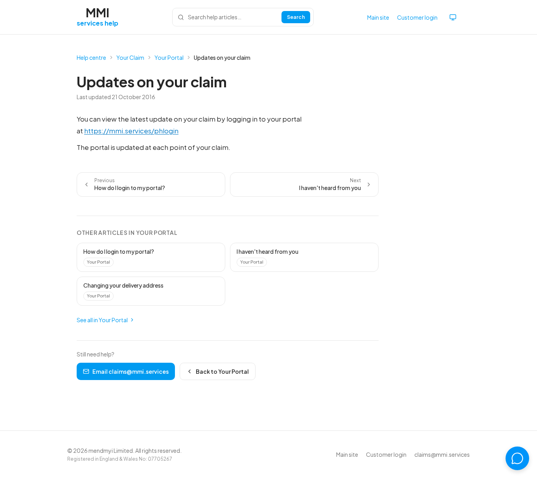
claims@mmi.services (442, 454)
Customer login (417, 17)
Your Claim (130, 57)
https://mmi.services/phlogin (131, 130)
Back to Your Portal (222, 371)
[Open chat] (517, 458)
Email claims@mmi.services (130, 371)
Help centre (91, 57)
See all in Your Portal (102, 319)
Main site (378, 17)
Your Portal (169, 57)
